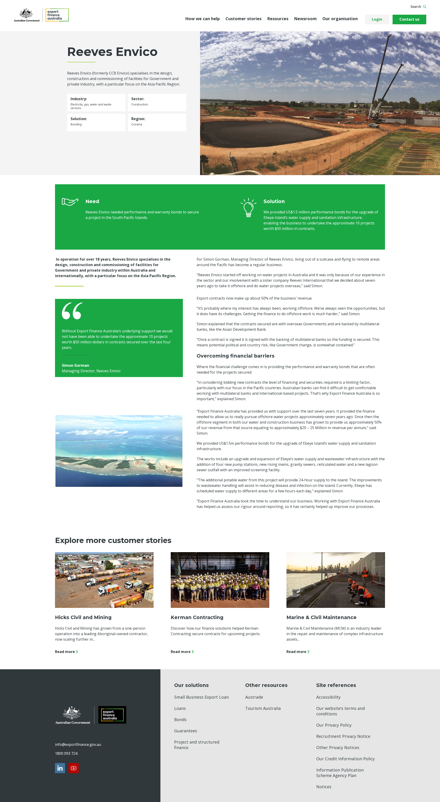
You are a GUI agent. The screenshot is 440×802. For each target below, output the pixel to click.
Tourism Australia (263, 708)
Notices (323, 786)
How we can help (202, 18)
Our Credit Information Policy (345, 758)
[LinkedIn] (60, 768)
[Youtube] (74, 768)
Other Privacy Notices (337, 747)
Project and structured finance (196, 744)
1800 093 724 (66, 753)
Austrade (254, 697)
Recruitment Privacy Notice (343, 736)
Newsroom (305, 18)
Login (377, 19)
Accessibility (328, 697)
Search (415, 6)
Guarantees (185, 730)
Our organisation (340, 18)
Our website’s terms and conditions (340, 711)
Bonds (180, 719)
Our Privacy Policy (334, 725)
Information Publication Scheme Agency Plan (340, 772)
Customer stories (243, 18)
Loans (180, 708)
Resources (277, 18)
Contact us (409, 19)
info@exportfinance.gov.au (78, 744)
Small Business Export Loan (201, 697)
